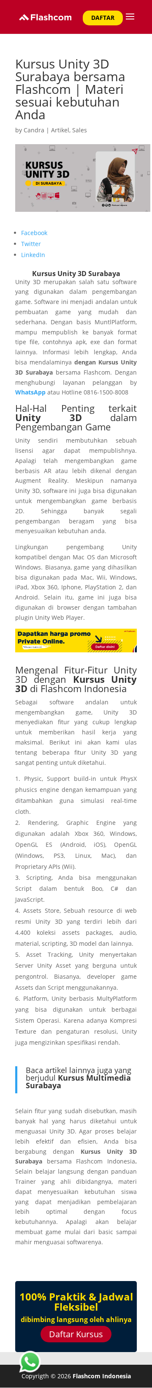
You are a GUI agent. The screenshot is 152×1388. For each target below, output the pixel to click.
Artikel (60, 130)
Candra (34, 130)
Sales (79, 130)
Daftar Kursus (76, 1334)
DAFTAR (102, 18)
